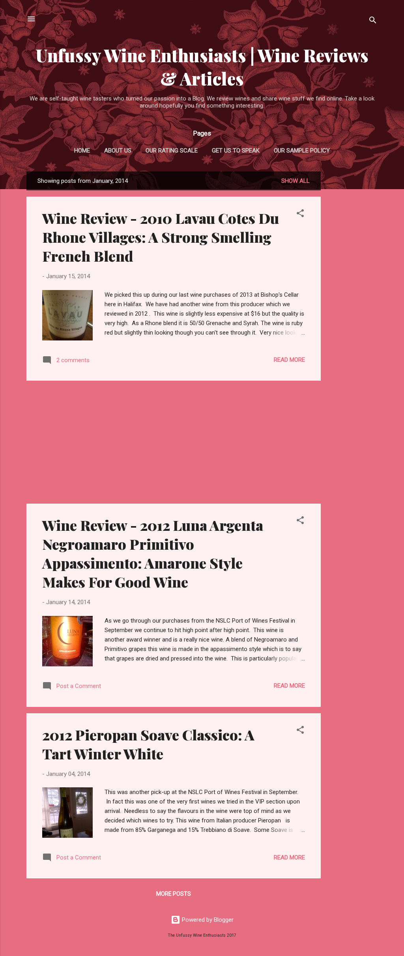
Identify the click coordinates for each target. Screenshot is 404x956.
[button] (300, 214)
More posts (173, 894)
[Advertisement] (352, 289)
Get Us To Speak (236, 150)
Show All (295, 180)
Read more (289, 359)
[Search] (373, 21)
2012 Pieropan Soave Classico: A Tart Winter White (148, 744)
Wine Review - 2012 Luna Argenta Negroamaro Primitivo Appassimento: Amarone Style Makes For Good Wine (152, 553)
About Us (117, 150)
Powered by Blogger (207, 919)
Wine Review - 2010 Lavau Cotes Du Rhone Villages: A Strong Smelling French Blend (160, 236)
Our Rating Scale (172, 150)
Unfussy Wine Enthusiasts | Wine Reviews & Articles (202, 66)
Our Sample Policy (302, 150)
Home (82, 150)
